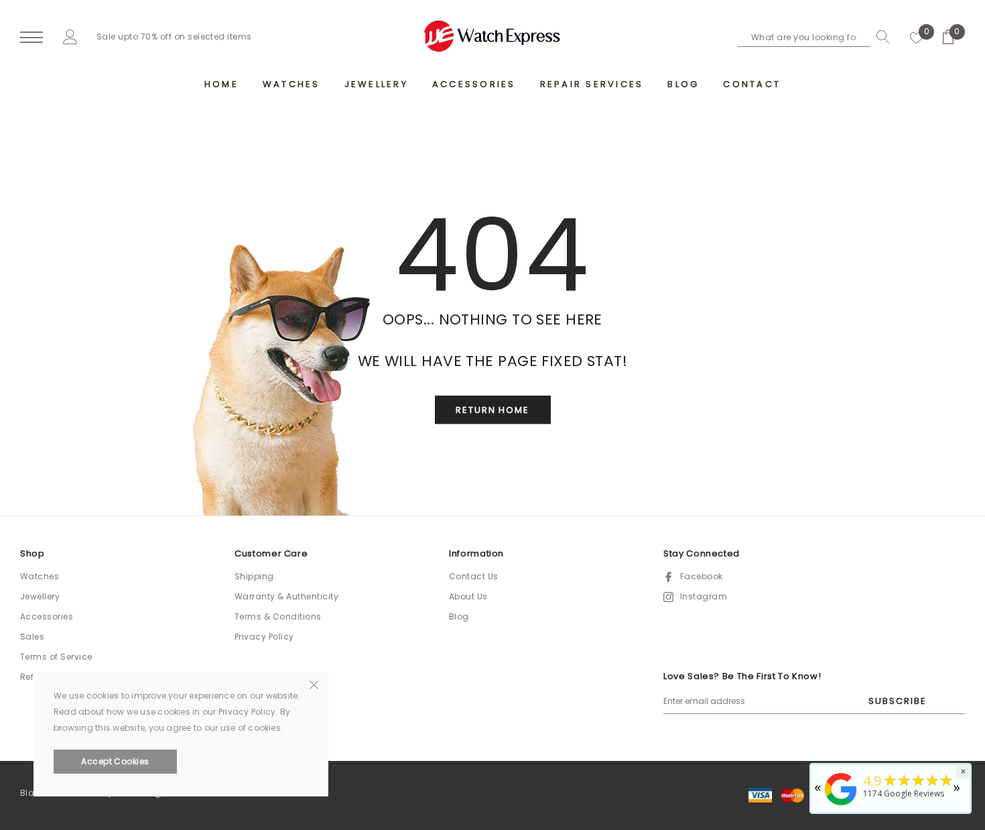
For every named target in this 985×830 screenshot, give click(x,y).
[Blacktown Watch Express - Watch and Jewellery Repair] (841, 806)
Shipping (254, 576)
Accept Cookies (115, 761)
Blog (459, 616)
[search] (880, 37)
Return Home (492, 410)
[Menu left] (31, 37)
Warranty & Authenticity (286, 596)
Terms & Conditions (278, 616)
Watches (39, 576)
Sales (32, 636)
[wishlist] (916, 36)
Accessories (46, 616)
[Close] (314, 684)
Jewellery (40, 596)
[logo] (492, 36)
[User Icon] (70, 36)
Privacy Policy (264, 636)
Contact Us (474, 576)
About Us (468, 596)
